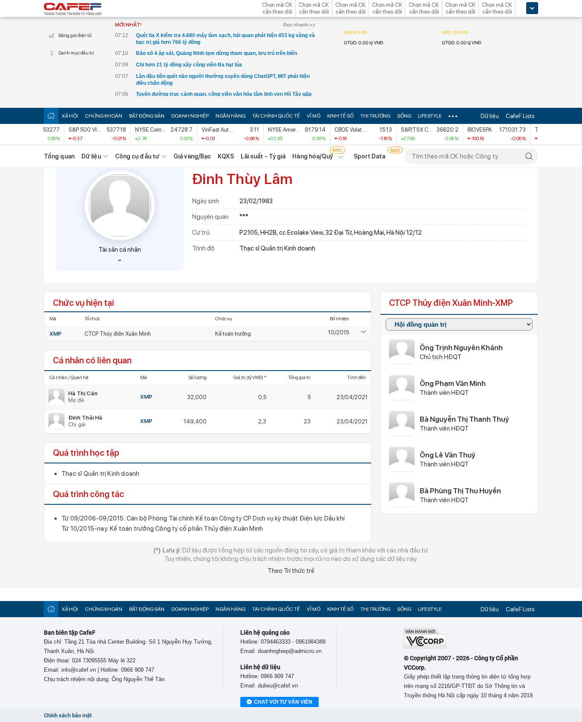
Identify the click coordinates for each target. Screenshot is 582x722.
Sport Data (370, 156)
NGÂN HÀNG (230, 116)
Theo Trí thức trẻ (291, 571)
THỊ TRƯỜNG (375, 116)
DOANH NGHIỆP (190, 116)
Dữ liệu (490, 115)
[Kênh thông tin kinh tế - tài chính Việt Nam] (73, 10)
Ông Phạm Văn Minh (453, 383)
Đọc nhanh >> (299, 25)
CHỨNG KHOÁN (103, 116)
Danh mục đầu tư (76, 53)
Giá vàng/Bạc (192, 156)
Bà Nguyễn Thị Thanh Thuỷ (464, 419)
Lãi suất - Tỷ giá (263, 156)
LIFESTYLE (430, 116)
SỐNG (404, 116)
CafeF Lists (520, 115)
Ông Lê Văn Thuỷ (447, 455)
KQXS (225, 156)
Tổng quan (59, 156)
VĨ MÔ (313, 116)
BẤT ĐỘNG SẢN (146, 116)
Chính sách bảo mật (68, 715)
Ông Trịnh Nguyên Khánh (461, 347)
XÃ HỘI (70, 116)
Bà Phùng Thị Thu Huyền (460, 490)
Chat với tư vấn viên (283, 702)
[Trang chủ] (51, 115)
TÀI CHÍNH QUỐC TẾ (276, 116)
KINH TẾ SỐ (340, 116)
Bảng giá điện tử (75, 35)
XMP (55, 334)
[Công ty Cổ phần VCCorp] (425, 647)
